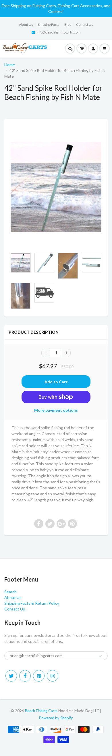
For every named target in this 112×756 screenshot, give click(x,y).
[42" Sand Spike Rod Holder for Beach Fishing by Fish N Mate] (56, 187)
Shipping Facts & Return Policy (31, 603)
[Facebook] (25, 676)
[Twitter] (11, 676)
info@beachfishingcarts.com (59, 32)
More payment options (56, 410)
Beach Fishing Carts (41, 710)
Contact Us (84, 24)
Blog (67, 24)
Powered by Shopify (56, 718)
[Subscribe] (101, 656)
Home (9, 64)
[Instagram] (52, 676)
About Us (26, 24)
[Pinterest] (39, 676)
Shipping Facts (48, 24)
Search (10, 591)
